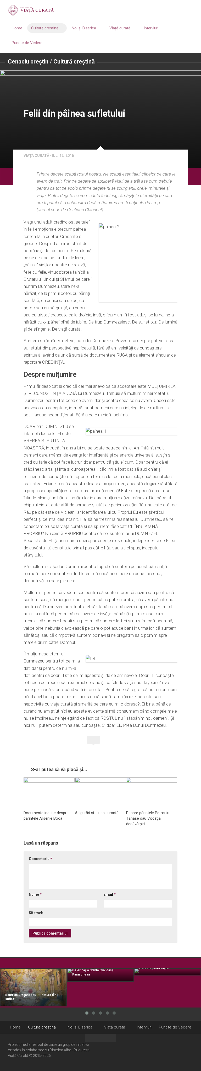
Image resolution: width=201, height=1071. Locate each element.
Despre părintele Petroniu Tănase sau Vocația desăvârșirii (147, 818)
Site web (36, 913)
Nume (35, 894)
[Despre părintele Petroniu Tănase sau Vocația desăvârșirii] (151, 791)
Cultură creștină (44, 28)
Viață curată (119, 28)
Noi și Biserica (84, 28)
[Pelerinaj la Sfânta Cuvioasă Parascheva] (100, 975)
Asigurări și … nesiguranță (97, 812)
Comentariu (40, 859)
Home (17, 28)
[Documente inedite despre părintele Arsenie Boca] (49, 791)
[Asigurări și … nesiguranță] (100, 791)
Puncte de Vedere (27, 42)
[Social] (183, 1052)
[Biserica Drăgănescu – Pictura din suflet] (33, 987)
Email (109, 894)
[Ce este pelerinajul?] (167, 972)
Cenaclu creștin (28, 61)
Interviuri (151, 28)
